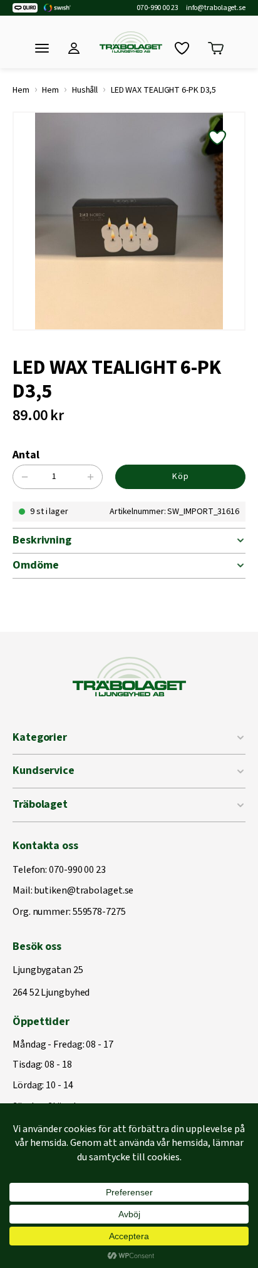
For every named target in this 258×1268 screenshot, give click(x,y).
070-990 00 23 (157, 8)
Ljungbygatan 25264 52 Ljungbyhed (51, 981)
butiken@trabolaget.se (83, 891)
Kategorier (40, 737)
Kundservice (44, 770)
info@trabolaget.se (215, 8)
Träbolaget (40, 804)
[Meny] (42, 48)
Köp (180, 476)
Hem (21, 90)
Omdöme (35, 565)
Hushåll (85, 90)
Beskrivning (42, 540)
